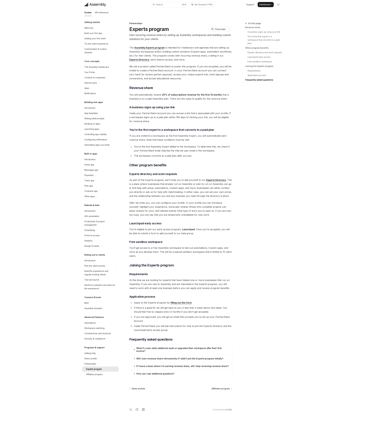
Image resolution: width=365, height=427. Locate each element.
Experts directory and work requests (265, 52)
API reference (102, 12)
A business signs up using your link (264, 32)
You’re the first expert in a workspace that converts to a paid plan (264, 39)
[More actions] (229, 29)
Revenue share (252, 27)
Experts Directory (139, 59)
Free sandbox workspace (260, 61)
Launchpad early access (259, 57)
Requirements (254, 70)
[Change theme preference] (278, 4)
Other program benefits (257, 48)
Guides (88, 12)
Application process (257, 75)
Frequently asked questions (259, 80)
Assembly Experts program (149, 47)
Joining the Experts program (259, 66)
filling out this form (181, 302)
